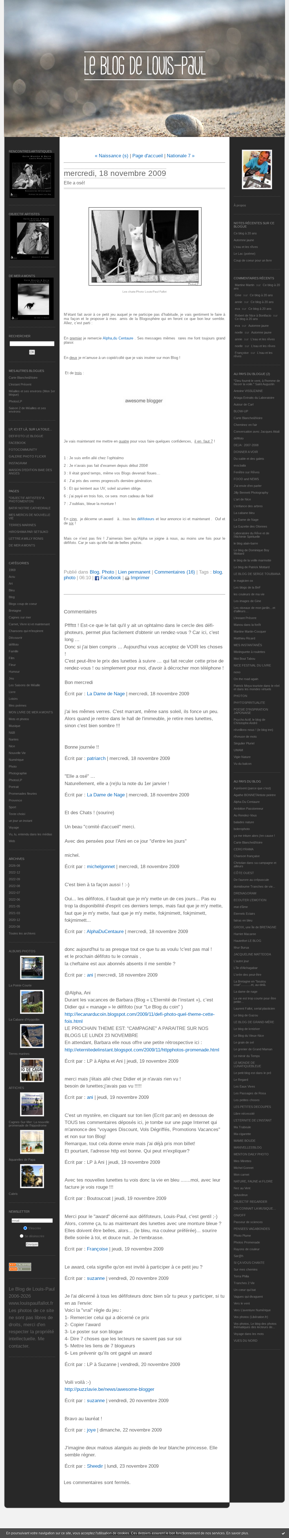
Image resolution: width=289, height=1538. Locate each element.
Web (12, 841)
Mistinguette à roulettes (249, 651)
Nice (12, 746)
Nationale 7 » (180, 155)
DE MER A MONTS (22, 545)
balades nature (244, 822)
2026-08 (14, 865)
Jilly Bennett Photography (251, 492)
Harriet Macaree (245, 934)
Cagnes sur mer (20, 617)
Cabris (13, 1193)
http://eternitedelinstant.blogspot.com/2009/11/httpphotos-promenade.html (142, 1050)
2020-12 (14, 920)
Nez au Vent (242, 1188)
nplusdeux (241, 1195)
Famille (13, 651)
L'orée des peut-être (247, 974)
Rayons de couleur (247, 1249)
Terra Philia (241, 1276)
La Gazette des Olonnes (250, 526)
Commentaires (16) (174, 572)
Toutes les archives (22, 933)
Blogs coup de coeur (23, 603)
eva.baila (240, 465)
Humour (14, 671)
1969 (12, 570)
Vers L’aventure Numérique (252, 1310)
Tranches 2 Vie (244, 1283)
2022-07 (14, 892)
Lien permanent (134, 572)
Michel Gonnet (243, 1167)
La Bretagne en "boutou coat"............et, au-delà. (250, 983)
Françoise (242, 352)
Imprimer (139, 577)
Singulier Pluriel (244, 743)
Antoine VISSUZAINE (248, 391)
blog (217, 572)
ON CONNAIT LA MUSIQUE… (255, 1208)
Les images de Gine (247, 601)
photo (69, 577)
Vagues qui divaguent (248, 1296)
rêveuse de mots (245, 736)
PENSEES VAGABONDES (252, 1228)
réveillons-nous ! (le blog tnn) (253, 729)
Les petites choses (247, 1100)
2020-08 (14, 926)
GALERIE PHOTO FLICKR (27, 456)
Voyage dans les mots (249, 1334)
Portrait (14, 786)
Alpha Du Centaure (247, 801)
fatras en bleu (243, 920)
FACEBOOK (17, 443)
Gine (238, 295)
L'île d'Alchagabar (246, 968)
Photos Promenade (247, 1242)
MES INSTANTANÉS (248, 645)
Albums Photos (22, 951)
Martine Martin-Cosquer (250, 631)
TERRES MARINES (22, 525)
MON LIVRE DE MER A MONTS (31, 712)
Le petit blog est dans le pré (252, 1073)
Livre (12, 692)
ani (90, 975)
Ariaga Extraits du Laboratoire (254, 397)
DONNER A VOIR (246, 452)
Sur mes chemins (246, 1269)
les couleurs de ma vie (249, 594)
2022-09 (14, 879)
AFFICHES (16, 1088)
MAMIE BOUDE (244, 1140)
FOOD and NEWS (246, 479)
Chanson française (247, 856)
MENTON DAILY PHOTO (251, 1154)
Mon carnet (241, 1174)
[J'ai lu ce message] (283, 1533)
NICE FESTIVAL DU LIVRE (252, 665)
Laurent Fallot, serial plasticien (254, 1008)
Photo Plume (242, 1235)
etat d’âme (241, 907)
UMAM (238, 750)
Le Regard (241, 1079)
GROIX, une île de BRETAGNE (255, 927)
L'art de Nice (242, 499)
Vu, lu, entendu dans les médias (30, 834)
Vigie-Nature (242, 757)
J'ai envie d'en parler (248, 485)
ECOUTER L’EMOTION (250, 900)
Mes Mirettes (242, 1161)
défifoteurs (145, 519)
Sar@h (238, 1256)
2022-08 (14, 886)
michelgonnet (101, 866)
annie (238, 302)
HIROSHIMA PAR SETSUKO (28, 531)
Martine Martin (244, 285)
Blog (12, 597)
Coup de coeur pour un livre (253, 260)
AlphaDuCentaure (105, 931)
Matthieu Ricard (244, 638)
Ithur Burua (241, 947)
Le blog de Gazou (246, 1015)
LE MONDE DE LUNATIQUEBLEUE (247, 1064)
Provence (15, 800)
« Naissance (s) (111, 155)
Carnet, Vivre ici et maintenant (29, 624)
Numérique (16, 759)
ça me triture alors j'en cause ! (254, 835)
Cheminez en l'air (245, 424)
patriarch (96, 758)
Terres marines (19, 1053)
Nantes (14, 739)
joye (91, 1430)
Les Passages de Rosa (250, 1093)
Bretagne (15, 610)
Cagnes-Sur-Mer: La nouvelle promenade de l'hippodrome (29, 1123)
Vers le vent (242, 1303)
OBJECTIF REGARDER (250, 1201)
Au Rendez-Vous (245, 815)
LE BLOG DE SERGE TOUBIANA (257, 574)
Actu (12, 576)
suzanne (96, 1278)
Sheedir (95, 1466)
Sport (12, 807)
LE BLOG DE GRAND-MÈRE (254, 1022)
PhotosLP (15, 401)
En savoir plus (237, 1533)
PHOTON (240, 696)
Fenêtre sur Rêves (247, 472)
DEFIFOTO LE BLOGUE (26, 436)
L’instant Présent (20, 384)
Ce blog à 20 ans (245, 233)
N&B (12, 732)
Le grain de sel (244, 1042)
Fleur (12, 664)
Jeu (11, 678)
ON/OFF (240, 1215)
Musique (14, 725)
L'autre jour (241, 961)
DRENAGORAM (245, 893)
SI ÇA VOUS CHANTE (249, 1262)
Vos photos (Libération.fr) (251, 1317)
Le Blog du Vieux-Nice (249, 1035)
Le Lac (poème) (244, 253)
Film (11, 658)
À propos (240, 205)
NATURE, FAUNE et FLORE (253, 1181)
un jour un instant (20, 820)
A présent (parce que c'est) (252, 788)
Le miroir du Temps (247, 1056)
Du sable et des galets (249, 458)
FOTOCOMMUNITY (23, 449)
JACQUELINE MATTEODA (252, 954)
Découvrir (15, 637)
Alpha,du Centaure (118, 338)
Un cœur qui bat (245, 1289)
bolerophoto (242, 829)
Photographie (18, 773)
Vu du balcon (242, 763)
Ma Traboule (242, 1127)
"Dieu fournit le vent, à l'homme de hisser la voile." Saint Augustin (257, 382)
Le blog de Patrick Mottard (252, 567)
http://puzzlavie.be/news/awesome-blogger (109, 1389)
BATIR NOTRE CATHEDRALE (30, 508)
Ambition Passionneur (248, 808)
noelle (239, 332)
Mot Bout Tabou (244, 658)
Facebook (110, 577)
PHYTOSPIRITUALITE (249, 702)
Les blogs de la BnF (247, 587)
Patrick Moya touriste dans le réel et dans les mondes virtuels (256, 687)
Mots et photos (19, 719)
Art (11, 583)
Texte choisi (17, 814)
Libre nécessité (244, 1113)
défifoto (14, 644)
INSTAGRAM (18, 463)
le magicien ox (243, 580)
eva (237, 308)
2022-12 (14, 872)
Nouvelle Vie (17, 753)
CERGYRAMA (243, 849)
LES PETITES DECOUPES (252, 1106)
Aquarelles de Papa (22, 1159)
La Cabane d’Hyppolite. (24, 1019)
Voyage (14, 827)
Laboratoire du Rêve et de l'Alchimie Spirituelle (251, 534)
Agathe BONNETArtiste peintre (255, 795)
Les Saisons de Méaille (24, 685)
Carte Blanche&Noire (23, 377)
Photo (13, 766)
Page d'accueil (147, 155)
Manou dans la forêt (247, 624)
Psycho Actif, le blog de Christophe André (249, 721)
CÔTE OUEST (244, 873)
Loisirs (13, 698)
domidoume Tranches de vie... (254, 886)
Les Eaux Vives (244, 1086)
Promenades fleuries (23, 793)
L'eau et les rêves (246, 247)
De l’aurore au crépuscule (251, 879)
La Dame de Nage (246, 519)
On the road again (246, 679)
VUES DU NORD (245, 1340)
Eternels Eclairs (244, 913)
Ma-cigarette (242, 1134)
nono (237, 672)
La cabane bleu (244, 513)
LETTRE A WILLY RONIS (26, 538)
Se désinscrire (34, 1236)
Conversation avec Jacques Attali (256, 431)
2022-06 (14, 899)
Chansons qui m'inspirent (26, 631)
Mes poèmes (18, 705)
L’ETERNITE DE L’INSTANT (253, 1120)
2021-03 (14, 913)
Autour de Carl (243, 404)
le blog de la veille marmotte (252, 560)
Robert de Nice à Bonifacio (253, 315)
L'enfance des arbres (248, 506)
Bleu (12, 590)
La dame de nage (245, 991)
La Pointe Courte (20, 985)
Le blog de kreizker (247, 1029)
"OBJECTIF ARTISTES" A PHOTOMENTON (26, 499)
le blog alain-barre (246, 543)
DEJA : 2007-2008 (246, 445)
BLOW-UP (241, 411)
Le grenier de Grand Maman (253, 1049)
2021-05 (14, 906)
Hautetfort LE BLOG (247, 940)
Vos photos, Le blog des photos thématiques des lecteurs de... (255, 1325)
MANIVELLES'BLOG (248, 1147)
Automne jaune (244, 240)
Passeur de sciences (248, 1222)
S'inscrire (34, 1228)
